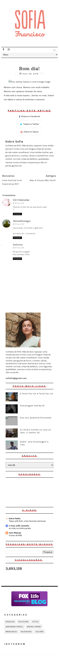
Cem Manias (15, 533)
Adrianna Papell (14, 627)
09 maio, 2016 (19, 203)
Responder (17, 214)
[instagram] (9, 49)
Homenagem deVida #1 (32, 406)
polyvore (23, 622)
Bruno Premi (34, 627)
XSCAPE (40, 632)
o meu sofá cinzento (19, 525)
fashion (10, 622)
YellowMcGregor (22, 221)
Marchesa (11, 632)
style (35, 622)
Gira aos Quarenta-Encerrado (36, 418)
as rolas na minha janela (20, 528)
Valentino (26, 632)
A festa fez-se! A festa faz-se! (36, 393)
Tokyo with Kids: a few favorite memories (27, 521)
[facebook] (3, 49)
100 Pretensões (21, 200)
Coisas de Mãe (15, 535)
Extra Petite (14, 518)
